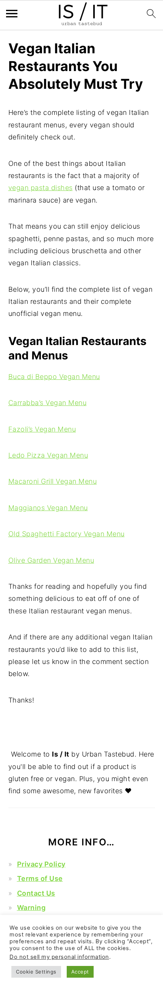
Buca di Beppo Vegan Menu (54, 377)
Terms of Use (40, 878)
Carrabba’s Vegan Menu (47, 403)
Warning (31, 908)
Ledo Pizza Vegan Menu (48, 455)
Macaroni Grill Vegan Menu (52, 481)
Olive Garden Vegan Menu (51, 560)
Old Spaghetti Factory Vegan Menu (66, 534)
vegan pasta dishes (40, 188)
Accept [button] (80, 972)
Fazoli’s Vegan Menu (42, 429)
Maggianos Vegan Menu (48, 508)
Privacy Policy (41, 864)
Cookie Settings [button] (36, 972)
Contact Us (36, 893)
